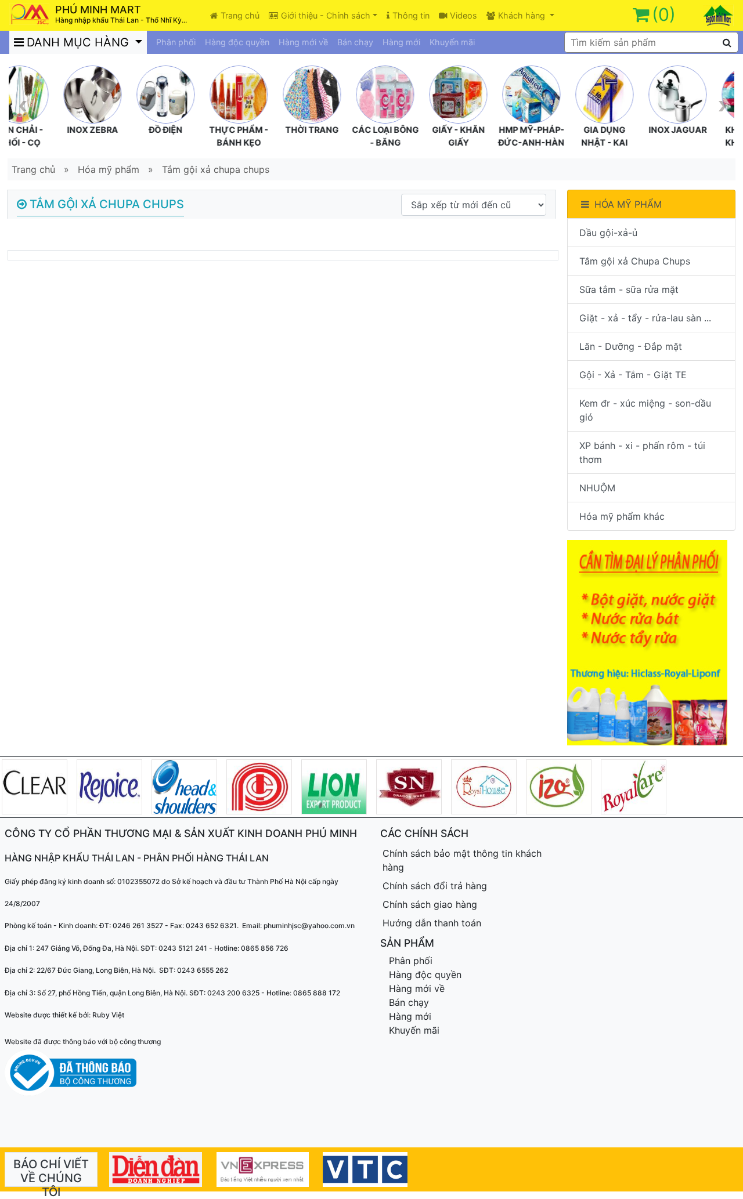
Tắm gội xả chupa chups (215, 169)
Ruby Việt (108, 1014)
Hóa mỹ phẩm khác (622, 516)
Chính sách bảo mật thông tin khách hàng (462, 860)
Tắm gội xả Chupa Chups (634, 261)
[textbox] (651, 42)
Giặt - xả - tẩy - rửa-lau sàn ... (645, 318)
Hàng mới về (303, 42)
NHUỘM (597, 488)
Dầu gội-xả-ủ (608, 232)
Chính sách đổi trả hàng (435, 886)
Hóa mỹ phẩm (108, 169)
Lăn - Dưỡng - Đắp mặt (630, 346)
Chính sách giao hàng (430, 904)
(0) (664, 14)
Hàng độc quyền (237, 42)
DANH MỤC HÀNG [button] (79, 42)
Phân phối (176, 42)
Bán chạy (355, 42)
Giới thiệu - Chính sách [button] (325, 15)
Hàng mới (401, 42)
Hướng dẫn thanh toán (432, 923)
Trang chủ (240, 15)
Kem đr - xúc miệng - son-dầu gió (645, 410)
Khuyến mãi (452, 42)
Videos (463, 15)
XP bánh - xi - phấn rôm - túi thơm (642, 452)
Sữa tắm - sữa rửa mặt (629, 289)
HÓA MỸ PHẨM (628, 204)
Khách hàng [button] (522, 15)
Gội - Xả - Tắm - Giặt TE (633, 375)
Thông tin (411, 15)
